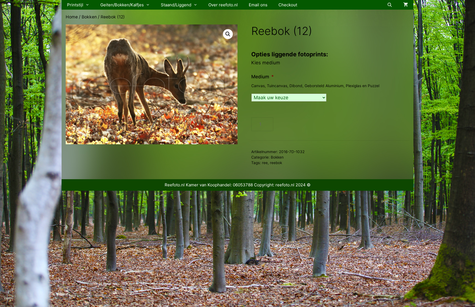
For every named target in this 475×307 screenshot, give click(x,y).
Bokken (89, 17)
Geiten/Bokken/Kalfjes (122, 4)
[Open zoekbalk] (390, 5)
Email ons (258, 4)
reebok (276, 163)
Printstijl (75, 4)
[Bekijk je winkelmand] (405, 5)
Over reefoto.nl (223, 4)
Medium (262, 76)
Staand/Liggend (176, 4)
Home (72, 17)
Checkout (287, 4)
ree (265, 163)
